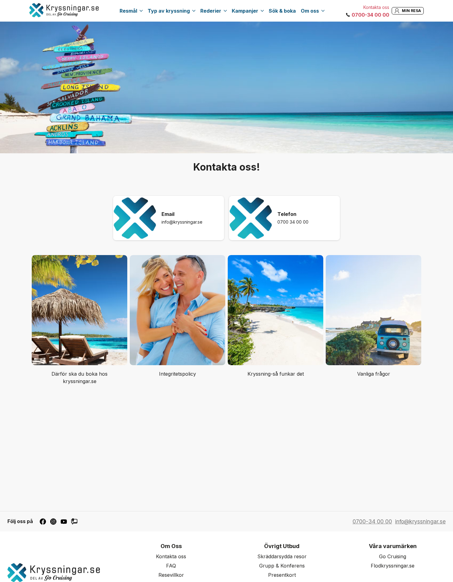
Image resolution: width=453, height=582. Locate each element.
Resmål (128, 11)
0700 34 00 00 (292, 222)
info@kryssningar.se (181, 222)
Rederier (210, 11)
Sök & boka (282, 11)
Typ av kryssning (169, 11)
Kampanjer (245, 11)
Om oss (310, 11)
